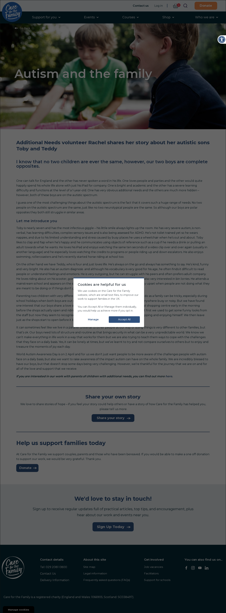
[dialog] (113, 306)
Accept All (124, 319)
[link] (222, 39)
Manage (93, 319)
